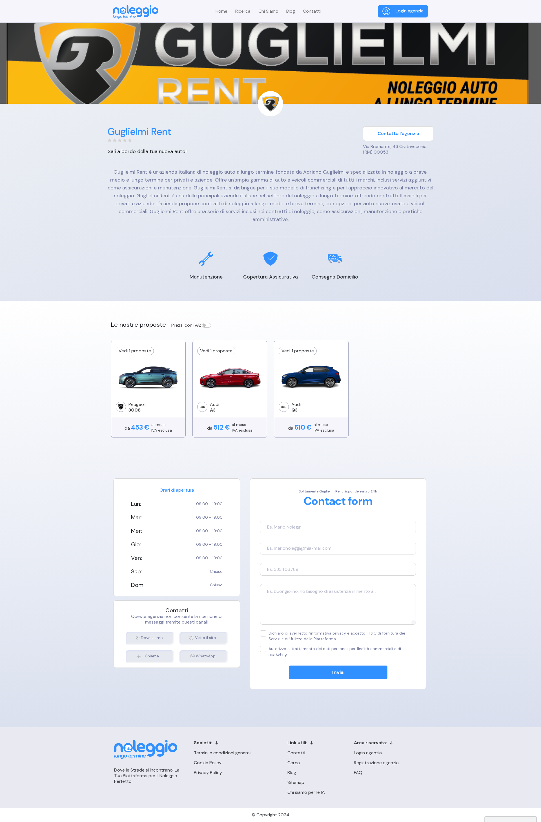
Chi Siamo (268, 11)
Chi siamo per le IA (306, 792)
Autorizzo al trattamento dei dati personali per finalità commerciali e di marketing (335, 651)
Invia (338, 672)
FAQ (358, 772)
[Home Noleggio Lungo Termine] (135, 12)
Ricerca (242, 11)
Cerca (293, 763)
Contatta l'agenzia (398, 133)
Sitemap (295, 782)
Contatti (312, 11)
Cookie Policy (207, 763)
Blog (290, 11)
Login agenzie (409, 11)
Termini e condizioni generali (222, 753)
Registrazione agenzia (376, 763)
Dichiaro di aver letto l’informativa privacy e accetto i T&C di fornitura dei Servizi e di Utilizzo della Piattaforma (337, 636)
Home (221, 11)
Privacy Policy (208, 772)
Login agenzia (368, 753)
